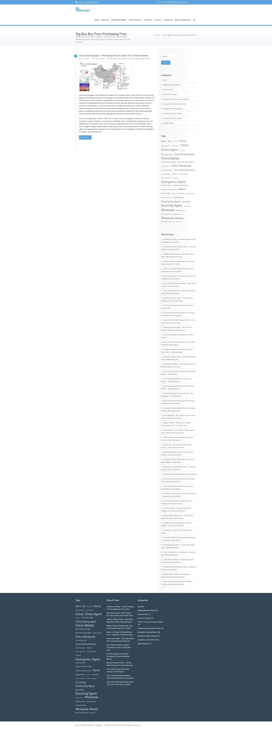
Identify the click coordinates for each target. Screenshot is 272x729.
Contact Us (168, 20)
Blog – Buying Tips (182, 20)
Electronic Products (170, 94)
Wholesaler (178, 221)
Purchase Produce (190, 193)
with (84, 106)
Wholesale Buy (180, 210)
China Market (170, 158)
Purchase (180, 193)
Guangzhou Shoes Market (141, 59)
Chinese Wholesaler (166, 178)
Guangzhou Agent (173, 181)
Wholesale (168, 209)
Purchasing (178, 197)
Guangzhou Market (166, 185)
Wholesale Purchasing (167, 222)
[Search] (194, 20)
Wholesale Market (118, 20)
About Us (105, 20)
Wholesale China (177, 214)
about (150, 111)
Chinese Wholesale (183, 174)
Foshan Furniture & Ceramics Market (176, 99)
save (94, 124)
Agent (163, 140)
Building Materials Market (172, 85)
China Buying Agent (184, 154)
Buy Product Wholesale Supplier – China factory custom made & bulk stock (119, 647)
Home (96, 20)
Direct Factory (135, 20)
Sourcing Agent (171, 205)
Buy (169, 141)
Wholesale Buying (166, 214)
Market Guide (165, 193)
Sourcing (186, 201)
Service (158, 20)
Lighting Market (168, 123)
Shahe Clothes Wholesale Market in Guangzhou (180, 474)
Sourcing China (188, 206)
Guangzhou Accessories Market (174, 104)
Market (182, 189)
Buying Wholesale (165, 146)
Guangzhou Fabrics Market (123, 59)
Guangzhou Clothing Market (173, 108)
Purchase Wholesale (166, 197)
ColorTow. (137, 725)
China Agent (169, 149)
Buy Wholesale (175, 146)
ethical (102, 103)
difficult (83, 100)
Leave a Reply (99, 59)
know (140, 95)
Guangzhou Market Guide (180, 185)
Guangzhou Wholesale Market (169, 189)
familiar (108, 108)
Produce (174, 193)
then (101, 118)
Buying (182, 140)
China (184, 145)
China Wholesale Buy (167, 170)
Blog (111, 59)
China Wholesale (181, 165)
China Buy (182, 150)
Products (147, 20)
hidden (120, 106)
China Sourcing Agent (185, 162)
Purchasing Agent (170, 201)
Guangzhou (175, 178)
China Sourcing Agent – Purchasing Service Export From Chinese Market (113, 55)
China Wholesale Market (184, 170)
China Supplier (165, 166)
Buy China (175, 141)
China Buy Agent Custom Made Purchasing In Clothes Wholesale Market (118, 656)
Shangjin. (128, 725)
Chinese (174, 174)
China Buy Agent (167, 154)
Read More (85, 137)
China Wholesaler (166, 174)
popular (110, 98)
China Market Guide (168, 162)
